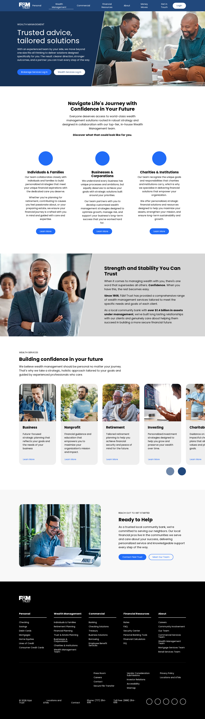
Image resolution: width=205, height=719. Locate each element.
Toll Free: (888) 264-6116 (124, 701)
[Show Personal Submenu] (43, 6)
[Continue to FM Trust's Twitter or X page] (175, 702)
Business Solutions (98, 634)
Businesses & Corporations (61, 640)
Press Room (100, 673)
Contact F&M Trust (132, 557)
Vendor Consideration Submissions (138, 674)
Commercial (83, 5)
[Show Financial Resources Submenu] (118, 6)
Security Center (132, 630)
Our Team (163, 630)
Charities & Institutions (66, 645)
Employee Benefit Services (98, 644)
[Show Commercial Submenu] (92, 6)
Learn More (45, 231)
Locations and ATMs (170, 677)
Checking (24, 622)
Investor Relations (136, 679)
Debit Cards (25, 630)
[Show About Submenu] (132, 6)
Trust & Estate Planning (66, 634)
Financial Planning (63, 630)
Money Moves (144, 6)
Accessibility (133, 683)
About (127, 5)
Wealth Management (59, 6)
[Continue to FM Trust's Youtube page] (158, 702)
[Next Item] (182, 471)
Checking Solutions (99, 626)
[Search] (154, 6)
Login (179, 5)
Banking (93, 622)
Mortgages (24, 634)
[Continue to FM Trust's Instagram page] (149, 702)
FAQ (126, 626)
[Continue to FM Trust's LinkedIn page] (166, 702)
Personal (36, 5)
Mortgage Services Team (171, 647)
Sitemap (131, 687)
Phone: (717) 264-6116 (96, 701)
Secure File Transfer (104, 685)
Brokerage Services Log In (34, 72)
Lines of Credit (26, 643)
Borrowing (94, 639)
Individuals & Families (65, 622)
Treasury (93, 630)
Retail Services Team (169, 651)
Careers (162, 622)
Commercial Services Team (169, 636)
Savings (23, 626)
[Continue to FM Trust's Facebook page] (183, 702)
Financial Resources (107, 6)
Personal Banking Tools (135, 634)
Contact (98, 681)
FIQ (125, 643)
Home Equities (26, 639)
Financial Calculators (134, 639)
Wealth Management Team (65, 650)
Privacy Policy (167, 673)
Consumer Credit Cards (31, 647)
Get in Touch (164, 6)
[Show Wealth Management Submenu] (71, 6)
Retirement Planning (64, 626)
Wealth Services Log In (69, 72)
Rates (126, 622)
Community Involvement (171, 626)
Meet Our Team (161, 557)
